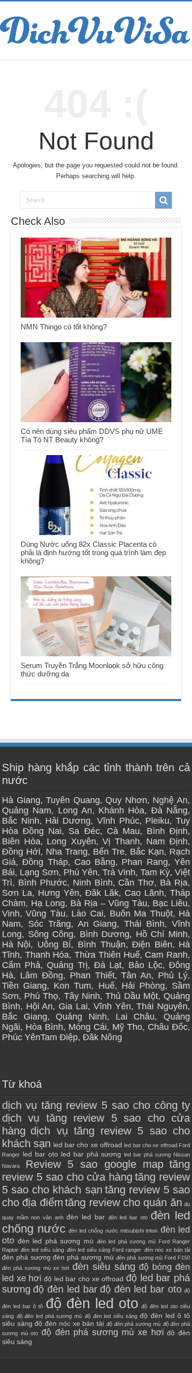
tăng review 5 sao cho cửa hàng (96, 1170)
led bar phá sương (91, 1154)
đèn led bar (85, 1217)
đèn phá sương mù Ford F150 (153, 1258)
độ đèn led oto (92, 1303)
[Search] (163, 200)
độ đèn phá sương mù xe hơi (102, 1332)
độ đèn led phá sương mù (49, 1316)
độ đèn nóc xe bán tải (69, 1323)
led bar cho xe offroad (87, 1145)
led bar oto (40, 1154)
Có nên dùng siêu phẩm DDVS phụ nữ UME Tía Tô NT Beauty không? (92, 435)
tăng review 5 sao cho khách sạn (96, 1183)
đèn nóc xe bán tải (167, 1250)
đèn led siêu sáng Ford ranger (104, 1250)
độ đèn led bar (65, 1289)
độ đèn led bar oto (141, 1289)
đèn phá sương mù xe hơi (35, 1268)
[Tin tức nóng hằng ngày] (96, 28)
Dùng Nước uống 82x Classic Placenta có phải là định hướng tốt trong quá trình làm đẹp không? (93, 552)
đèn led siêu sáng (42, 1250)
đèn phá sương (26, 1257)
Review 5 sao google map (95, 1164)
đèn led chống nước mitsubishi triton (113, 1231)
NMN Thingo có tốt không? (64, 327)
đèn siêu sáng (104, 1266)
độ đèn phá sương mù (133, 1324)
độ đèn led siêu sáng (111, 1316)
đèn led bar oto (128, 1217)
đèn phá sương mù (83, 1257)
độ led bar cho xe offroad (84, 1279)
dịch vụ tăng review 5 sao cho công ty (96, 1105)
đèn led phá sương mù (56, 1241)
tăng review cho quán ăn (123, 1202)
